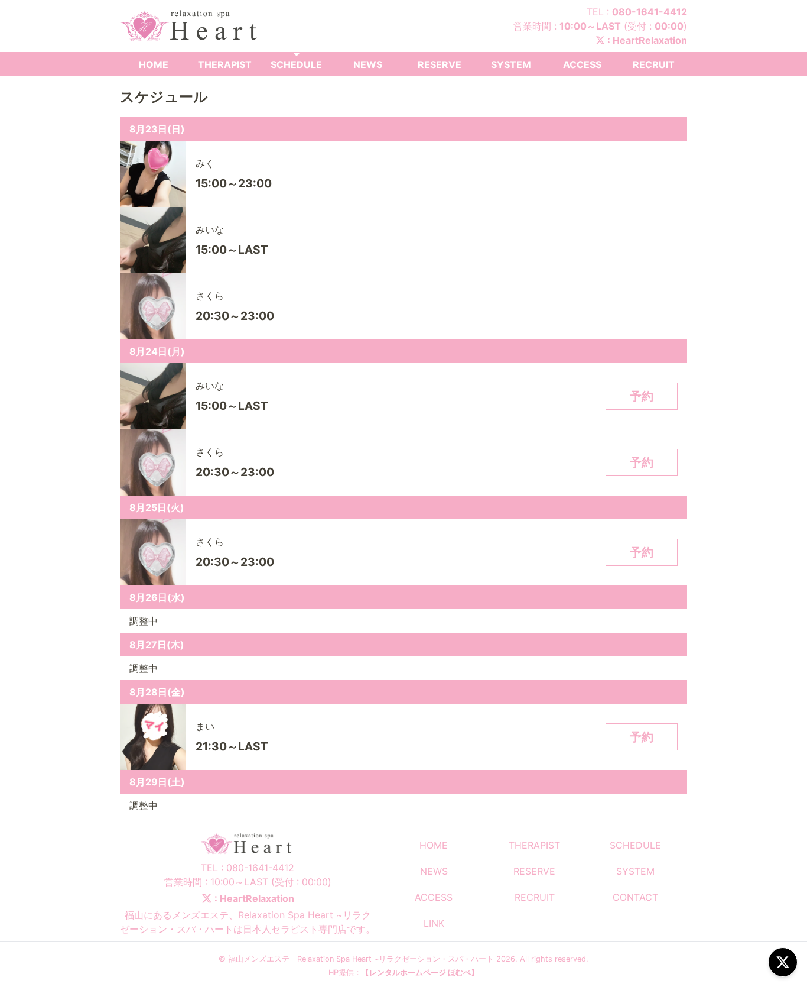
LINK (434, 923)
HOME (153, 64)
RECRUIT (654, 64)
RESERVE (439, 64)
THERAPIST (225, 64)
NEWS (367, 64)
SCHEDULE (296, 64)
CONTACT (635, 897)
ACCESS (582, 64)
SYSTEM (511, 64)
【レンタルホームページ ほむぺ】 (420, 972)
